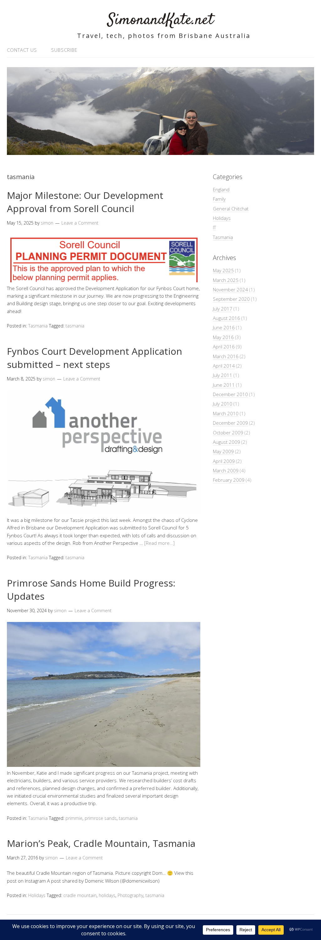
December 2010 (230, 394)
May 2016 (223, 337)
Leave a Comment (79, 223)
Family (219, 199)
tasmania (75, 326)
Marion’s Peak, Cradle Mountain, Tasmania (101, 843)
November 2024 (230, 289)
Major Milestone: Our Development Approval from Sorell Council (85, 202)
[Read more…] (159, 543)
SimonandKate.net (160, 20)
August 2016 (226, 318)
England (221, 189)
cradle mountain (80, 895)
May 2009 (223, 451)
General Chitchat (231, 208)
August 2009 (226, 442)
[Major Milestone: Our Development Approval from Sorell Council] (103, 280)
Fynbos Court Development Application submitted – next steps (94, 358)
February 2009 (229, 480)
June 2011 (224, 385)
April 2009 (224, 461)
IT (214, 227)
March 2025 (226, 280)
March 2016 (226, 356)
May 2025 (223, 270)
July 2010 (222, 404)
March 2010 (226, 413)
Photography (130, 895)
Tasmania (38, 326)
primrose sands (101, 818)
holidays (107, 895)
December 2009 (230, 423)
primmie (74, 818)
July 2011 (222, 375)
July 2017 (222, 308)
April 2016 (224, 346)
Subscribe (64, 50)
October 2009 (228, 432)
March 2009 (226, 470)
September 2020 (231, 299)
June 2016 (224, 327)
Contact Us (22, 50)
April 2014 (224, 366)
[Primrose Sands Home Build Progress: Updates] (103, 765)
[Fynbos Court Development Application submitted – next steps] (103, 512)
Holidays (36, 895)
